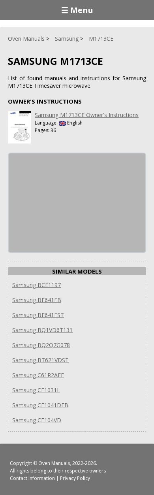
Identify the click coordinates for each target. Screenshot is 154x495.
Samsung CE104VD (36, 420)
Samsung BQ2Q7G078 (41, 345)
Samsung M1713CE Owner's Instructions (87, 115)
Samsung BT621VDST (40, 360)
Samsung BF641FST (38, 315)
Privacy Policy (75, 478)
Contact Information (32, 478)
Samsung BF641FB (36, 300)
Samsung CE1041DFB (40, 405)
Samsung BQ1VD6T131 (42, 330)
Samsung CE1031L (36, 390)
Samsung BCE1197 (36, 285)
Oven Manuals (54, 463)
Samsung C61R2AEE (38, 375)
